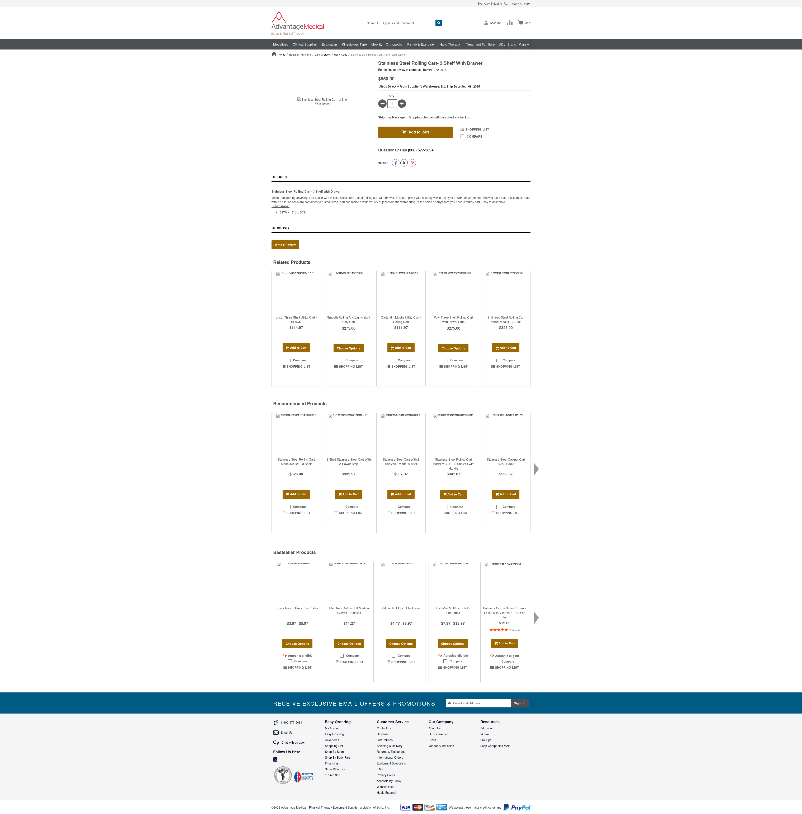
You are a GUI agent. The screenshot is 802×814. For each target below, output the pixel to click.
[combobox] (403, 23)
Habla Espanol (386, 792)
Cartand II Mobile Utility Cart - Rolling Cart (401, 319)
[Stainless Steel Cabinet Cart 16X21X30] (505, 434)
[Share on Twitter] (404, 162)
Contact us (384, 728)
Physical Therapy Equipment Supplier (333, 807)
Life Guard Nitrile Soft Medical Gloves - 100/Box (349, 610)
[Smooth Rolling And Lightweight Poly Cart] (348, 292)
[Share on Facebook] (395, 162)
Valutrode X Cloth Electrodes (401, 608)
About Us (435, 728)
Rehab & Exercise (420, 44)
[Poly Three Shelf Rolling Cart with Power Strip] (453, 292)
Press (432, 740)
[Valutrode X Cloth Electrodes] (401, 583)
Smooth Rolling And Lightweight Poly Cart (348, 319)
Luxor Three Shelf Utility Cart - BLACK (296, 319)
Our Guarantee (439, 734)
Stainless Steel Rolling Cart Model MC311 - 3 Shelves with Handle (453, 463)
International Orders (390, 757)
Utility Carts (340, 54)
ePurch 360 (332, 775)
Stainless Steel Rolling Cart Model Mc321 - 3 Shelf (505, 319)
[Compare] (510, 23)
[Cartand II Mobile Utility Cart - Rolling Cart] (401, 292)
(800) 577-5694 (421, 150)
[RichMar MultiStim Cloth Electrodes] (453, 583)
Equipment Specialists (391, 763)
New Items (332, 740)
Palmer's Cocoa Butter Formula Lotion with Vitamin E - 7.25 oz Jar (504, 612)
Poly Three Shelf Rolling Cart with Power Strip (453, 319)
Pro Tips (485, 740)
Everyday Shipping (489, 3)
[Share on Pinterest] (412, 162)
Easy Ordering (334, 734)
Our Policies (385, 740)
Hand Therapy (450, 44)
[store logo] (298, 23)
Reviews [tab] (280, 228)
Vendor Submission (441, 746)
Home (281, 54)
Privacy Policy (386, 775)
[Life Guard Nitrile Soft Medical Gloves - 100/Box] (349, 583)
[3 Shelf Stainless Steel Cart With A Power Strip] (348, 434)
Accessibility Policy (389, 781)
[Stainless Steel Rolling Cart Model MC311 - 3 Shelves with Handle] (453, 434)
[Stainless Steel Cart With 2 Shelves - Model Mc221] (401, 434)
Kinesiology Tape (354, 44)
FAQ (380, 769)
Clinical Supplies (305, 44)
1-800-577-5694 (519, 3)
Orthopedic (394, 44)
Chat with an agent (293, 742)
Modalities (280, 44)
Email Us (286, 732)
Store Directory (335, 769)
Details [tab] (279, 177)
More (523, 44)
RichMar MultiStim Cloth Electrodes (453, 610)
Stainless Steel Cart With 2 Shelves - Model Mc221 (401, 461)
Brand (512, 44)
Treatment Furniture (480, 44)
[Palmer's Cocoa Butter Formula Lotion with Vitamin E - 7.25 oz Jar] (505, 583)
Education (487, 728)
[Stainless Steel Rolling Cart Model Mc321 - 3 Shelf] (505, 292)
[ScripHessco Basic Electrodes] (297, 583)
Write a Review (285, 245)
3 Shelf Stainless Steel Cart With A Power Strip (349, 461)
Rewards (382, 734)
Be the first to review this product (399, 69)
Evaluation (329, 44)
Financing (331, 763)
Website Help (385, 787)
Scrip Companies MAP (495, 746)
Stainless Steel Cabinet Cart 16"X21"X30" (506, 461)
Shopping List (334, 746)
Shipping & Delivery (389, 746)
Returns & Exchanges (391, 751)
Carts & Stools (323, 54)
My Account (332, 728)
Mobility (377, 44)
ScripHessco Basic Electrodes (297, 608)
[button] (486, 23)
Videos (484, 734)
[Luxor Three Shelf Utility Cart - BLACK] (296, 292)
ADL (502, 44)
